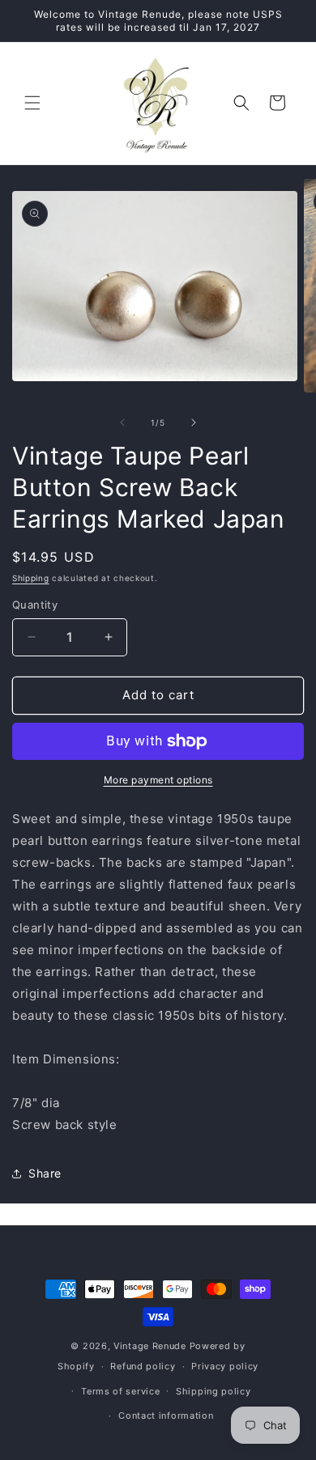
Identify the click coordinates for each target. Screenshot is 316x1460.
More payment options (158, 780)
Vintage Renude (149, 1346)
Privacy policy (224, 1366)
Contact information (165, 1415)
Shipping (30, 578)
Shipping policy (213, 1391)
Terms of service (120, 1391)
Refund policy (142, 1366)
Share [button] (45, 1173)
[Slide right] (193, 422)
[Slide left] (122, 422)
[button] (32, 103)
